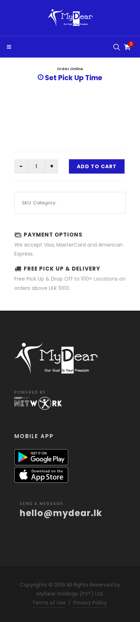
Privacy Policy (90, 602)
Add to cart (97, 166)
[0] (126, 46)
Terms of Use (49, 602)
